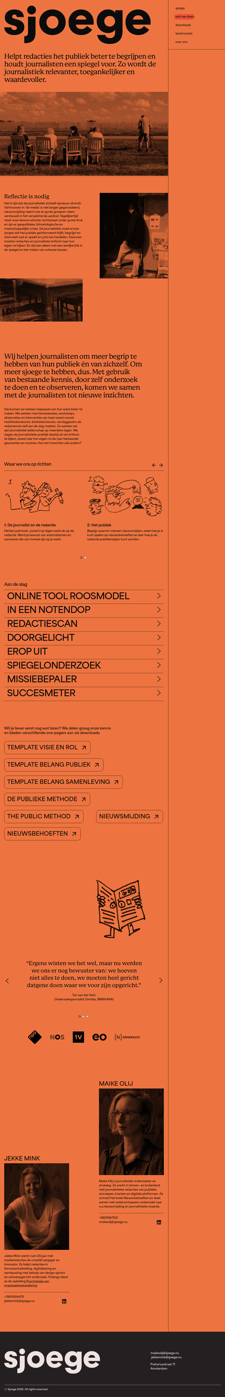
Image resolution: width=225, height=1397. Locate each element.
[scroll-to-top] (7, 9)
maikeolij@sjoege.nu (113, 1222)
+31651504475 (14, 1297)
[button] (154, 465)
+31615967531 (108, 1218)
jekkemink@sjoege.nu (19, 1301)
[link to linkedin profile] (131, 1131)
